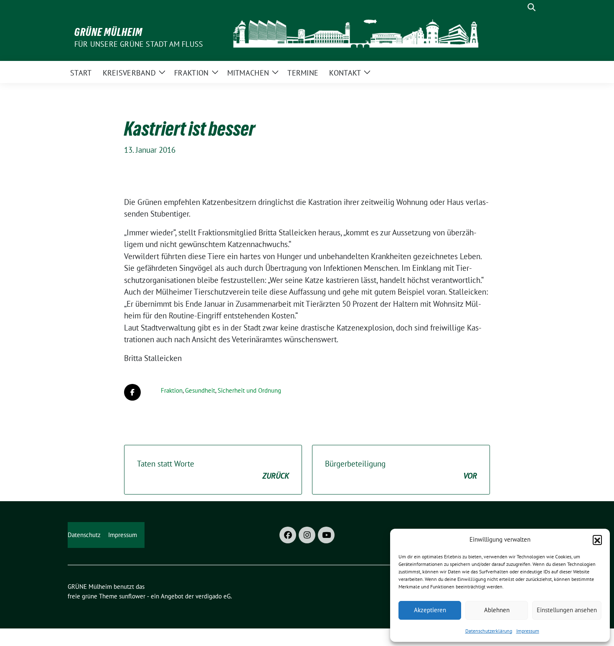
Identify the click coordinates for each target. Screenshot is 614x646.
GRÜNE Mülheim (108, 32)
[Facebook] (287, 535)
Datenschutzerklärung (488, 631)
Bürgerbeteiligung (401, 470)
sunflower (132, 596)
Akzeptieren (430, 610)
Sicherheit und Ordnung (249, 390)
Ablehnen (497, 610)
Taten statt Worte (213, 470)
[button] (597, 539)
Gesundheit (200, 390)
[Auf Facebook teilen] (132, 392)
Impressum (527, 631)
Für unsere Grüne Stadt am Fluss (138, 44)
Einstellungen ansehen (567, 610)
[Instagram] (307, 535)
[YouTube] (326, 535)
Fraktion (172, 390)
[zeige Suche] (531, 7)
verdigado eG (213, 596)
